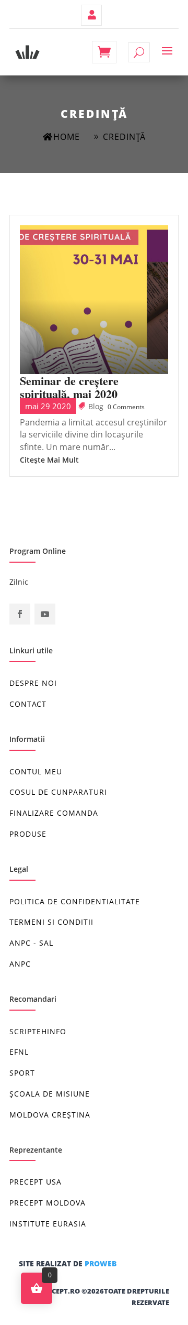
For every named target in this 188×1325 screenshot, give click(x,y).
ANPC (20, 964)
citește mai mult (49, 460)
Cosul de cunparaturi (58, 792)
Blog (95, 406)
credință (124, 137)
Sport (22, 1073)
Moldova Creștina (49, 1115)
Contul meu (91, 15)
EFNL (19, 1052)
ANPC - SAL (31, 943)
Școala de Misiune (49, 1094)
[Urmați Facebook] (19, 614)
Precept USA (35, 1182)
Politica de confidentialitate (74, 901)
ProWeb (100, 1263)
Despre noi (33, 683)
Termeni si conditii (51, 922)
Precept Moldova (47, 1203)
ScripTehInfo (37, 1031)
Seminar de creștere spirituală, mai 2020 (69, 387)
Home (66, 137)
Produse (27, 834)
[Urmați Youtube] (44, 614)
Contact (27, 704)
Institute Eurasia (47, 1224)
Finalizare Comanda (53, 813)
